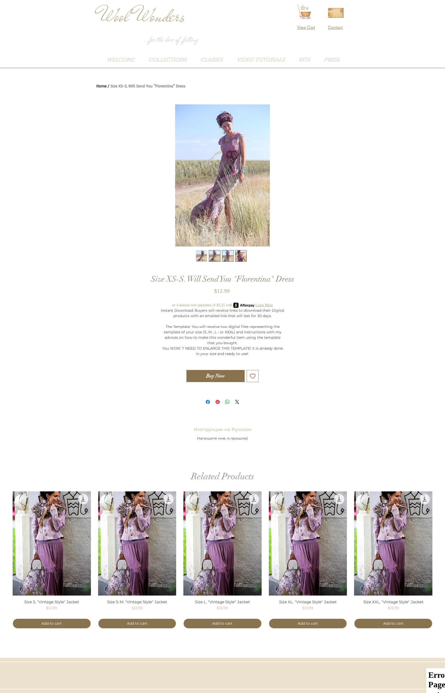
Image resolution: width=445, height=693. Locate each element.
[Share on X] (237, 402)
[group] (222, 560)
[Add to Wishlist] (253, 376)
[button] (306, 7)
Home (101, 85)
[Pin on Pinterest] (218, 402)
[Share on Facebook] (208, 402)
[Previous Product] (5, 543)
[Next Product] (440, 543)
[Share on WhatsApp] (227, 402)
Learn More (264, 305)
